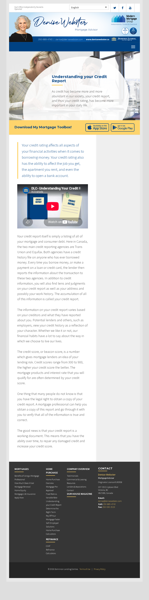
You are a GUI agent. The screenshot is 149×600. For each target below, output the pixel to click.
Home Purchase (52, 470)
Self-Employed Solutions (52, 525)
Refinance (52, 539)
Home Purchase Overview (53, 481)
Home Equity (20, 490)
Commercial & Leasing (76, 479)
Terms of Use (84, 569)
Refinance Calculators (51, 551)
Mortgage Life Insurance (25, 494)
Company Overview (78, 469)
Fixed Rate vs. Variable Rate (51, 496)
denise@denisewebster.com (110, 501)
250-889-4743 (109, 504)
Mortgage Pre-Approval (52, 488)
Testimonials (72, 475)
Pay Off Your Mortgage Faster (53, 517)
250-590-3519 (109, 507)
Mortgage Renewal (23, 486)
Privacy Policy (99, 569)
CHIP (48, 546)
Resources (71, 483)
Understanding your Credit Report (53, 503)
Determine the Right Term (52, 510)
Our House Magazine (79, 493)
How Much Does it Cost (24, 483)
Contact (70, 490)
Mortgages (22, 469)
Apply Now (19, 497)
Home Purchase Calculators (53, 532)
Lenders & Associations (76, 486)
